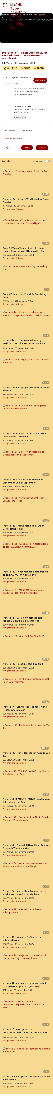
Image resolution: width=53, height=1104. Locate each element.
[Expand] (5, 5)
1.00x (32, 40)
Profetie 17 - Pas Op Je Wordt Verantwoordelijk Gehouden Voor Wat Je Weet (25, 1032)
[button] (47, 16)
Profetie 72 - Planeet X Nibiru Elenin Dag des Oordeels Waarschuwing (26, 847)
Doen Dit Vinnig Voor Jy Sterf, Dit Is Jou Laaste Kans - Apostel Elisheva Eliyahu (23, 250)
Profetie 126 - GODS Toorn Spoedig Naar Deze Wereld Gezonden (24, 435)
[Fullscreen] (48, 39)
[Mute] (43, 39)
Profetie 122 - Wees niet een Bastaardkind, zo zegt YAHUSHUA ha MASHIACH (25, 573)
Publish (42, 147)
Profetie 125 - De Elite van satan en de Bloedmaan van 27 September (23, 481)
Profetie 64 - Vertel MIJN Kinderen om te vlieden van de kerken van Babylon (24, 893)
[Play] (3, 39)
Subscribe (40, 80)
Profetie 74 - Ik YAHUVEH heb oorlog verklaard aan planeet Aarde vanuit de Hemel (24, 343)
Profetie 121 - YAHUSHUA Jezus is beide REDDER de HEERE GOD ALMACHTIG (23, 619)
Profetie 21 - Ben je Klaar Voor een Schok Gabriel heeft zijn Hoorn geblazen (24, 985)
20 (37, 39)
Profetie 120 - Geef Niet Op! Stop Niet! (23, 663)
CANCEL (27, 148)
